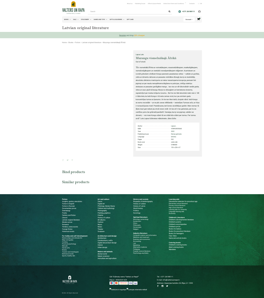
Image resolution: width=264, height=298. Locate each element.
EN (201, 3)
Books (66, 19)
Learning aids (174, 199)
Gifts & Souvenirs (116, 19)
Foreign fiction (67, 229)
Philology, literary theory (106, 206)
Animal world (102, 254)
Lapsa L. (173, 126)
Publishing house (140, 3)
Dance (100, 201)
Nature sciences (103, 256)
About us (129, 3)
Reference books (68, 254)
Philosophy (137, 225)
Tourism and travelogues (70, 252)
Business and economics (141, 239)
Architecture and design (107, 236)
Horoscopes (137, 227)
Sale (75, 19)
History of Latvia (139, 206)
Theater (100, 229)
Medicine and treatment (141, 237)
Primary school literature (177, 205)
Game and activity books (177, 238)
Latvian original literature (91, 42)
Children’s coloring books (178, 245)
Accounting (137, 241)
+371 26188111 (166, 277)
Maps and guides (67, 240)
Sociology (136, 213)
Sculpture (101, 231)
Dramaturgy (66, 211)
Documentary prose (69, 208)
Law (134, 243)
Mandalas (172, 249)
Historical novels (68, 231)
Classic (64, 218)
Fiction (77, 42)
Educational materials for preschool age (183, 201)
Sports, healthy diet (68, 256)
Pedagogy (136, 249)
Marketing (136, 245)
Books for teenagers (176, 233)
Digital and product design (107, 243)
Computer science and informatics (145, 235)
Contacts (192, 3)
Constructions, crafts (105, 240)
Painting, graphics (104, 213)
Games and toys (99, 19)
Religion (135, 229)
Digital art (101, 204)
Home (64, 42)
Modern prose (67, 222)
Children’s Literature (177, 217)
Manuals (65, 246)
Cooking (65, 242)
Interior (100, 245)
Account (188, 19)
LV (198, 3)
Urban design (102, 247)
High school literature (176, 207)
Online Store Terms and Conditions (173, 3)
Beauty (64, 250)
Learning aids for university (178, 209)
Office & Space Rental (154, 3)
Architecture (102, 238)
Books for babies (175, 229)
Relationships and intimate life (72, 238)
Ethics (135, 223)
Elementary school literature (178, 203)
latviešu (173, 137)
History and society (140, 199)
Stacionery (85, 19)
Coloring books (175, 243)
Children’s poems (175, 222)
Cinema (100, 215)
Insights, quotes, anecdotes (72, 201)
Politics (136, 211)
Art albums (101, 220)
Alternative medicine (140, 247)
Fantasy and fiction (69, 215)
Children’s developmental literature (181, 220)
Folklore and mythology (106, 208)
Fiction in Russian (68, 206)
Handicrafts (66, 248)
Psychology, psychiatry (140, 253)
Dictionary (172, 213)
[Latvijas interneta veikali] (137, 289)
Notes (100, 227)
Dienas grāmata (176, 134)
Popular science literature (141, 251)
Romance (65, 224)
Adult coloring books (176, 247)
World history (138, 208)
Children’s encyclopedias (178, 224)
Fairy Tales (173, 236)
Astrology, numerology (140, 219)
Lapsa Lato (140, 55)
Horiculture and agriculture (107, 258)
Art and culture (103, 199)
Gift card (130, 19)
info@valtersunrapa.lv (171, 280)
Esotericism (137, 221)
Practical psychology (69, 244)
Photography (102, 211)
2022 (172, 131)
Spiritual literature (140, 217)
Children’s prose (174, 227)
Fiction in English (68, 204)
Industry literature (140, 233)
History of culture (104, 218)
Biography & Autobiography (143, 201)
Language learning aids (176, 211)
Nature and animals (105, 252)
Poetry (64, 213)
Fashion (100, 222)
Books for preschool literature (179, 231)
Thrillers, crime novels (70, 227)
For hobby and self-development (74, 236)
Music (100, 224)
